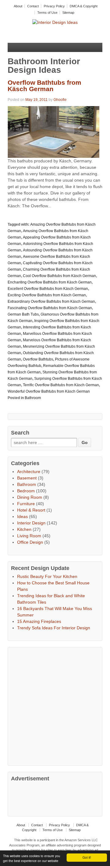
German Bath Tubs (23, 314)
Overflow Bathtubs (38, 359)
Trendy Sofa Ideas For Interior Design (53, 627)
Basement (27, 478)
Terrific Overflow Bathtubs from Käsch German (61, 385)
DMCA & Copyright (83, 6)
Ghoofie (60, 100)
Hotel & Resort (31, 510)
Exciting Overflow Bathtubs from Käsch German (47, 295)
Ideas (22, 516)
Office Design (30, 542)
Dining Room (29, 497)
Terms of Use (47, 12)
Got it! (86, 857)
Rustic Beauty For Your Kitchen (47, 576)
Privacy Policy (54, 6)
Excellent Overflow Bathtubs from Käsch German (48, 289)
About (18, 6)
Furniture (26, 503)
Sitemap (68, 12)
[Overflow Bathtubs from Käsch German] (53, 131)
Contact (33, 6)
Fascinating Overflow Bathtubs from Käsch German (50, 308)
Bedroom (26, 490)
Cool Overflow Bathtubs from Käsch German (59, 276)
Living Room (29, 535)
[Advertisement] (55, 705)
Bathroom (33, 398)
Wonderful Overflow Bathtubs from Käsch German (49, 391)
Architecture (28, 471)
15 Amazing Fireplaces (39, 621)
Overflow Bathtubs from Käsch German (44, 85)
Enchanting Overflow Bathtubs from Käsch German (50, 282)
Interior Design (31, 522)
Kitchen (24, 529)
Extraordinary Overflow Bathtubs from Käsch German (51, 301)
